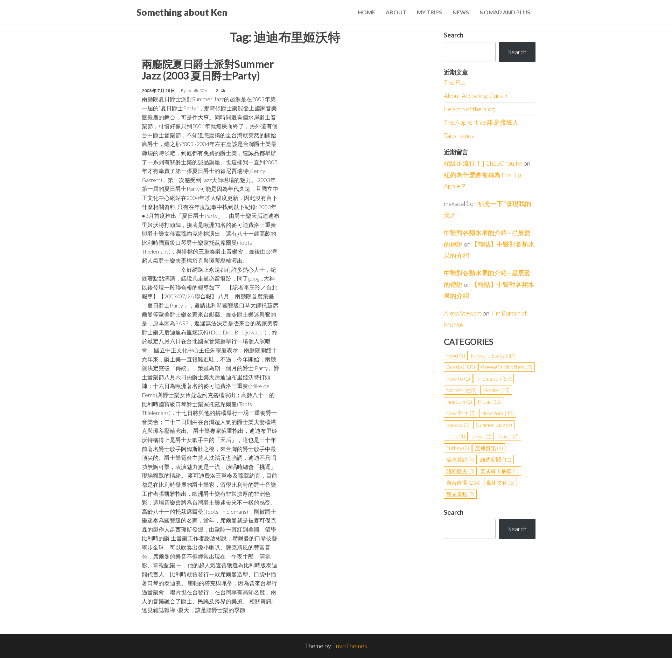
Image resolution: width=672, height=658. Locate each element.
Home (366, 12)
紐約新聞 (495, 459)
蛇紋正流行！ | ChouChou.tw (483, 163)
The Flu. (454, 82)
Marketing (461, 390)
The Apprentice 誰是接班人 (481, 122)
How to (458, 378)
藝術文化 (500, 482)
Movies (496, 390)
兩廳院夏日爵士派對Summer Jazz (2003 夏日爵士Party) (207, 69)
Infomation (493, 378)
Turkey (457, 448)
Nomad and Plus (504, 12)
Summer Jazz (494, 425)
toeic (455, 436)
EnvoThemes (349, 646)
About (396, 12)
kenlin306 (198, 90)
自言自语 (463, 482)
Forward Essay (493, 355)
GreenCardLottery (506, 367)
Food (455, 355)
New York (498, 413)
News (461, 12)
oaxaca (458, 425)
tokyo (481, 436)
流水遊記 (460, 459)
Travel (508, 436)
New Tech (461, 413)
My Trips (429, 12)
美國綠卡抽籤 (499, 471)
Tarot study (459, 135)
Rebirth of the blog (469, 109)
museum (459, 402)
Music (490, 402)
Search (453, 35)
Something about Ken (181, 12)
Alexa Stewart (463, 313)
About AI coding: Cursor (476, 95)
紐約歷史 (460, 471)
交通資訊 (489, 448)
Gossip (460, 367)
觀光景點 (460, 494)
